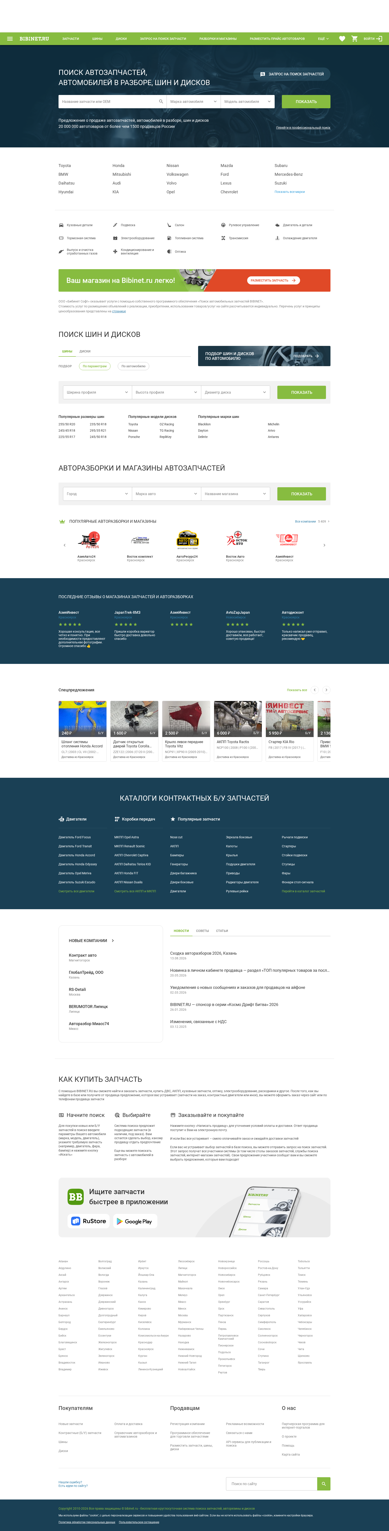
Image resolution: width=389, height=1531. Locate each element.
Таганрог (263, 1362)
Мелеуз (182, 1295)
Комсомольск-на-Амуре (153, 1335)
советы (202, 931)
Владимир (65, 1369)
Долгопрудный (108, 1315)
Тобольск (304, 1261)
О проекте (289, 1436)
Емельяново (106, 1328)
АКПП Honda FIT (126, 873)
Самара (263, 1288)
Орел (221, 1295)
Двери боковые (181, 882)
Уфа (300, 1308)
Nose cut (176, 837)
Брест (62, 1349)
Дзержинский (107, 1301)
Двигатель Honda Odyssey (78, 864)
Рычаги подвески (295, 837)
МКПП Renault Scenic (129, 846)
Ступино (263, 1355)
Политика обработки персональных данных (87, 1522)
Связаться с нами (239, 1433)
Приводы (233, 873)
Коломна (144, 1328)
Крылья (232, 855)
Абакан (63, 1261)
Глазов (102, 1288)
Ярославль (305, 1362)
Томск (301, 1274)
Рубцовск (264, 1274)
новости (181, 931)
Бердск (63, 1328)
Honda (118, 165)
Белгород (65, 1322)
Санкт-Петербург (269, 1295)
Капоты (231, 846)
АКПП (174, 846)
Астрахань (65, 1301)
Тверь (261, 1369)
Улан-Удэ (304, 1288)
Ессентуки (104, 1335)
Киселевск (145, 1322)
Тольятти (304, 1268)
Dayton (203, 430)
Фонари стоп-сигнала (298, 882)
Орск (221, 1308)
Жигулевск (105, 1349)
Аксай (62, 1274)
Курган (142, 1355)
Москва (183, 1315)
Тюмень (303, 1281)
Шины (97, 39)
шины (67, 351)
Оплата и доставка (128, 1424)
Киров (142, 1315)
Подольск (224, 1352)
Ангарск (64, 1281)
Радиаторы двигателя (242, 882)
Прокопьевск (226, 1359)
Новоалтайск (186, 1369)
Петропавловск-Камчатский (228, 1337)
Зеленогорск (106, 1355)
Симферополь (267, 1322)
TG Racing (167, 430)
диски (84, 351)
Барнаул (64, 1315)
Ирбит (142, 1261)
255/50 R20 (67, 424)
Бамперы (177, 855)
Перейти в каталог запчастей (303, 891)
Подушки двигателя (240, 864)
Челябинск (305, 1328)
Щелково (304, 1355)
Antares (273, 437)
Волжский (104, 1268)
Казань (143, 1281)
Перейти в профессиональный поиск (303, 127)
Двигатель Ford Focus (75, 837)
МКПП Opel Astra (126, 837)
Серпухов (264, 1315)
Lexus (226, 183)
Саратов (263, 1301)
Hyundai (66, 191)
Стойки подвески (294, 855)
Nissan (173, 165)
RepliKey (166, 437)
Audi (117, 183)
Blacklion (204, 424)
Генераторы (179, 864)
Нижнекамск (186, 1349)
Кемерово (144, 1308)
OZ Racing (167, 424)
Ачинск (63, 1308)
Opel (171, 191)
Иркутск (143, 1268)
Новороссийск (227, 1268)
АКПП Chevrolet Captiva (131, 855)
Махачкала (185, 1288)
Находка (183, 1342)
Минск (182, 1308)
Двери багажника (183, 873)
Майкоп (183, 1281)
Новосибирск (226, 1274)
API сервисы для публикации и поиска (248, 1443)
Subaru (281, 165)
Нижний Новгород (190, 1355)
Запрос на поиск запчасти (163, 39)
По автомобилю (133, 366)
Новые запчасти (71, 1424)
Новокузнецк (226, 1261)
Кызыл (142, 1362)
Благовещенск (68, 1342)
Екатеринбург (107, 1322)
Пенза (222, 1322)
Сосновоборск (267, 1342)
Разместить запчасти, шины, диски (191, 1447)
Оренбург (224, 1301)
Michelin (273, 424)
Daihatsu (67, 183)
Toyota (65, 165)
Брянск (63, 1355)
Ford (225, 174)
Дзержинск (105, 1295)
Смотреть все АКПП (129, 891)
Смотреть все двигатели (76, 891)
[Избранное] (342, 38)
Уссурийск (304, 1301)
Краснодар (145, 1342)
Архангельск (67, 1295)
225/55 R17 (67, 437)
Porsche (134, 437)
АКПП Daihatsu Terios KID (132, 864)
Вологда (103, 1274)
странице (119, 311)
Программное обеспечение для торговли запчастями (190, 1434)
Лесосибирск (186, 1261)
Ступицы (288, 864)
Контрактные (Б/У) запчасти (80, 1433)
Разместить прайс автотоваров (277, 39)
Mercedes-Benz (289, 174)
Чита (301, 1349)
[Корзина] (354, 38)
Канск (142, 1301)
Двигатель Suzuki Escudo (77, 882)
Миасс (182, 1301)
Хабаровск (305, 1315)
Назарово (184, 1335)
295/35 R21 (98, 430)
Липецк (182, 1268)
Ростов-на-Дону (268, 1268)
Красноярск (146, 1349)
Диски (121, 39)
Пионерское (225, 1345)
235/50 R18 (98, 424)
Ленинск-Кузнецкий (150, 1369)
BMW (63, 174)
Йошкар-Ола (146, 1274)
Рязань (262, 1281)
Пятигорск (225, 1365)
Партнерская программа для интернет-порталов (303, 1425)
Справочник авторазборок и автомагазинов (135, 1434)
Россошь (263, 1261)
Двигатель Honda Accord (77, 855)
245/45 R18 (67, 430)
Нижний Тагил (187, 1362)
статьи (222, 931)
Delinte (203, 437)
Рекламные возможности (245, 1424)
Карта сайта (291, 1454)
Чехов (301, 1342)
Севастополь (266, 1308)
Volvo (171, 183)
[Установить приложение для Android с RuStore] (89, 1221)
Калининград (146, 1288)
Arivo (271, 430)
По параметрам (95, 366)
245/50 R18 (98, 437)
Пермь (222, 1328)
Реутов (222, 1372)
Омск (221, 1288)
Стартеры (289, 846)
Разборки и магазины (218, 39)
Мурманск (184, 1322)
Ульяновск (305, 1295)
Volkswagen (177, 174)
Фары (286, 873)
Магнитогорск (187, 1274)
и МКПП (150, 891)
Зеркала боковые (239, 837)
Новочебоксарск (229, 1281)
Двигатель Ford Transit (75, 846)
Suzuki (281, 183)
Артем (63, 1288)
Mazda (227, 165)
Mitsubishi (122, 174)
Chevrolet (229, 191)
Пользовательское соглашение (139, 1522)
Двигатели (178, 891)
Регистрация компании (187, 1424)
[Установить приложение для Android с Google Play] (135, 1221)
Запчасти (70, 39)
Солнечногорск (268, 1335)
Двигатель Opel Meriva (75, 873)
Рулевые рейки (237, 891)
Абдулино (65, 1268)
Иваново (104, 1362)
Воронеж (104, 1281)
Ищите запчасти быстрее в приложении (128, 1196)
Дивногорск (106, 1308)
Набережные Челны (191, 1328)
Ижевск (103, 1369)
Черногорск (305, 1335)
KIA (116, 191)
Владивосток (67, 1362)
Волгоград (105, 1261)
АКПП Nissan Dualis (128, 882)
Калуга (142, 1295)
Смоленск (264, 1328)
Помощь (288, 1445)
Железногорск (107, 1342)
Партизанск (225, 1315)
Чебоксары (305, 1322)
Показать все (297, 690)
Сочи (261, 1349)
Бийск (62, 1335)
